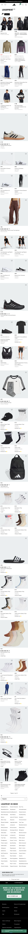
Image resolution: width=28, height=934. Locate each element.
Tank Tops (21, 822)
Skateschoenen (22, 812)
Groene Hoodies (4, 866)
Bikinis (2, 817)
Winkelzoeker (16, 914)
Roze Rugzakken (14, 858)
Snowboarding (22, 814)
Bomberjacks (4, 830)
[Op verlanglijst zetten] (12, 19)
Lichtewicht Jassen (12, 835)
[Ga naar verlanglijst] (5, 4)
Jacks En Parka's (14, 817)
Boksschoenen (4, 827)
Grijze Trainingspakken (5, 863)
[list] (16, 14)
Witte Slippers (22, 845)
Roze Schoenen (13, 861)
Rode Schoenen (13, 853)
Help (3, 914)
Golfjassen (3, 848)
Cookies (3, 924)
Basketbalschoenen (5, 812)
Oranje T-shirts (13, 840)
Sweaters (21, 817)
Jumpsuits (12, 825)
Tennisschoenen (22, 819)
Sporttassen (12, 845)
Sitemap (15, 907)
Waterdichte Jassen (22, 827)
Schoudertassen (22, 809)
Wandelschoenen (23, 825)
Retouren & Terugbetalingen (20, 904)
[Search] (22, 4)
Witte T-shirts (22, 848)
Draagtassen (4, 840)
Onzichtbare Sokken (12, 814)
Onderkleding (13, 837)
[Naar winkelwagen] (25, 4)
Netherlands (15, 932)
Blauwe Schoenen (3, 825)
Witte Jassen (22, 837)
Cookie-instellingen (6, 920)
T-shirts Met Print (4, 858)
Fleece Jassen (4, 843)
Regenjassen (13, 848)
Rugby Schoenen (14, 866)
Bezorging (4, 904)
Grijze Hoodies (4, 861)
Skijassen (12, 819)
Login (6, 882)
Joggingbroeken (13, 822)
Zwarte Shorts (22, 853)
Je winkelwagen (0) (19, 882)
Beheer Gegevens (17, 920)
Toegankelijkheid (17, 927)
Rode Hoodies (13, 850)
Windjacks (21, 830)
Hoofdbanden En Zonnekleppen (14, 812)
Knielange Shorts (14, 830)
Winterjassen (22, 835)
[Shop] (14, 5)
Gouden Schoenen (3, 856)
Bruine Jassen (4, 835)
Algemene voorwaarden (7, 927)
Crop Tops (3, 837)
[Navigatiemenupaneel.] (2, 4)
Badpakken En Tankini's (4, 807)
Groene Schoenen (14, 806)
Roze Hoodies (13, 855)
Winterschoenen (22, 832)
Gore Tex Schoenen (21, 807)
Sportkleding (13, 843)
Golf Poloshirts (4, 853)
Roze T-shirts (13, 863)
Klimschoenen (13, 827)
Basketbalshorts (5, 809)
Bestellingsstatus (5, 907)
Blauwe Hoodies (4, 822)
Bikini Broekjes (4, 814)
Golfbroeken (4, 845)
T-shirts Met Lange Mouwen (13, 833)
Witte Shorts (22, 840)
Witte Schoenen (22, 843)
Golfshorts (3, 850)
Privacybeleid (17, 924)
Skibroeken (3, 832)
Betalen (15, 910)
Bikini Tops (3, 819)
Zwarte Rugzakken (21, 856)
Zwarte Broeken (22, 850)
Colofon (3, 910)
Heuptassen (12, 809)
